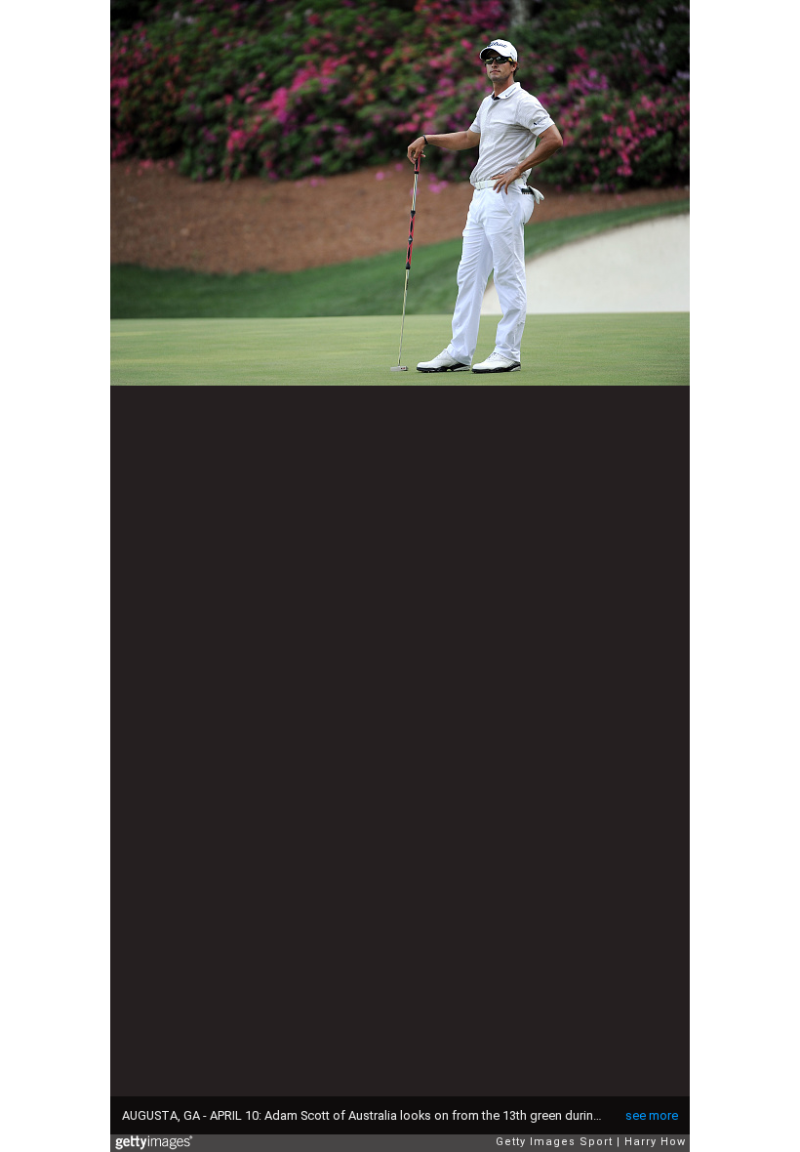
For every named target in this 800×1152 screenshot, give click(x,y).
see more (651, 1115)
